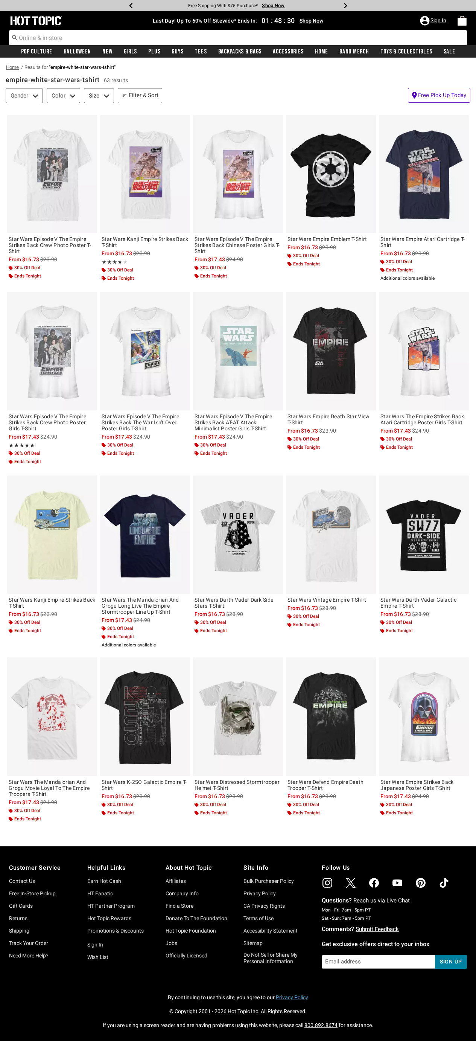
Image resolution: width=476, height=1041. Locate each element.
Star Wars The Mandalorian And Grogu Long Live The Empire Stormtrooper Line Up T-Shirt (140, 606)
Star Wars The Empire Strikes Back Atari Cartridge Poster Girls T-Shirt (422, 419)
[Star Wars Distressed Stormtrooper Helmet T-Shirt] (238, 716)
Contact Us (22, 881)
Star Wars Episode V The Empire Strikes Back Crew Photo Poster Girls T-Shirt (47, 422)
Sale (449, 51)
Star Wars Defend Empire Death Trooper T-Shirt (325, 785)
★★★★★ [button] (111, 262)
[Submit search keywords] (14, 37)
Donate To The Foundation (196, 918)
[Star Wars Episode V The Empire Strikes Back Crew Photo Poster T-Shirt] (52, 174)
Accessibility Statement (270, 931)
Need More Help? (29, 956)
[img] (327, 883)
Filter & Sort (143, 95)
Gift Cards (21, 906)
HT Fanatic (100, 893)
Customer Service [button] (35, 867)
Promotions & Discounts (115, 931)
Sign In (95, 945)
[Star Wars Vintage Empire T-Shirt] (331, 535)
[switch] (439, 95)
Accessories (288, 51)
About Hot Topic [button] (189, 867)
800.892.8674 (321, 1025)
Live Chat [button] (398, 900)
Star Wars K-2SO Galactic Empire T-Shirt (144, 785)
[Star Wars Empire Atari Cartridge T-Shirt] (424, 174)
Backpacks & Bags (240, 51)
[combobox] (238, 37)
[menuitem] (462, 21)
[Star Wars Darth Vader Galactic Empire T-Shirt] (424, 535)
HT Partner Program (111, 906)
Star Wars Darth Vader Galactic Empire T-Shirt (418, 603)
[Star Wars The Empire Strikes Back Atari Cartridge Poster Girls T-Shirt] (424, 351)
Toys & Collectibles (406, 51)
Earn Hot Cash (104, 881)
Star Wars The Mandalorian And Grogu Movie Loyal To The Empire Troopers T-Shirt (49, 788)
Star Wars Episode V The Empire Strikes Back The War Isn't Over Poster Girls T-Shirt (140, 422)
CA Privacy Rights (264, 906)
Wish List (97, 957)
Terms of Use (258, 918)
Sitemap (253, 943)
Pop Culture (36, 51)
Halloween (77, 51)
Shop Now (273, 5)
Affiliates (176, 881)
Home (321, 51)
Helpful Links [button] (106, 867)
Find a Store (179, 906)
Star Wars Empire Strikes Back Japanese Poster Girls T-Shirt (417, 785)
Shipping (19, 931)
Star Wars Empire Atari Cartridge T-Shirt (422, 242)
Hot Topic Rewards (109, 918)
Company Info (182, 893)
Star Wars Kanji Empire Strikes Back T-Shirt (145, 242)
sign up (451, 962)
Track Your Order (28, 943)
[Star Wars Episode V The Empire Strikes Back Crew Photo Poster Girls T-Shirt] (52, 351)
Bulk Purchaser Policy (268, 881)
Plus (154, 51)
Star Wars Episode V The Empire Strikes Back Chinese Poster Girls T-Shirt (237, 245)
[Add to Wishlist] (89, 122)
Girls (130, 51)
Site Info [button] (255, 867)
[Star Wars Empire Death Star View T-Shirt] (331, 351)
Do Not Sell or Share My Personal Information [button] (270, 958)
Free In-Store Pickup (32, 893)
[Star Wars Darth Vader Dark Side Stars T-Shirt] (238, 535)
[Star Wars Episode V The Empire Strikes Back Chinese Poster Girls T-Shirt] (238, 174)
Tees (201, 51)
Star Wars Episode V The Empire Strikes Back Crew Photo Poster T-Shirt (50, 245)
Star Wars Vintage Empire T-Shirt (327, 600)
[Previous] (131, 6)
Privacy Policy (259, 893)
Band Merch (354, 51)
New (107, 51)
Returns (18, 918)
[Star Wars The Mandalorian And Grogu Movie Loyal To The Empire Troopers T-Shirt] (52, 716)
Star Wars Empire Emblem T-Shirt (327, 239)
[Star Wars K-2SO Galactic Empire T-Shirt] (145, 716)
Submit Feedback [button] (377, 929)
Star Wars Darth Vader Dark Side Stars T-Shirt (234, 603)
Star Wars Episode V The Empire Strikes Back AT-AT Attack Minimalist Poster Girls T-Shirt (233, 422)
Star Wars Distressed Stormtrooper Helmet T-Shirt (237, 785)
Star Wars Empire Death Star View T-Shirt (328, 419)
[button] (434, 20)
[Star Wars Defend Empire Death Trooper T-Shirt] (331, 716)
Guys (177, 51)
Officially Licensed (186, 956)
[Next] (345, 6)
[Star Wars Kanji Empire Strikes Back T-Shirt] (145, 174)
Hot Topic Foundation (191, 931)
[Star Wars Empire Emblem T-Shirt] (331, 174)
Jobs (171, 943)
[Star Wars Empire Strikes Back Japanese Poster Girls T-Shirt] (424, 716)
